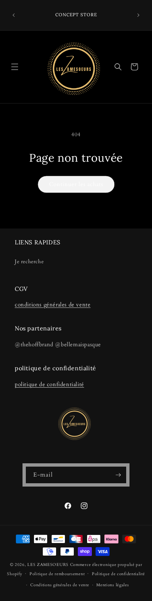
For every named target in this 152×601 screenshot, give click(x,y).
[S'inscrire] (118, 475)
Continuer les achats (76, 184)
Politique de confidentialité (118, 574)
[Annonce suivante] (138, 15)
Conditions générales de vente (59, 585)
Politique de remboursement (57, 574)
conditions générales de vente (52, 304)
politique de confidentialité (49, 384)
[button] (15, 67)
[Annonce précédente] (14, 15)
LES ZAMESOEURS (48, 564)
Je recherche (29, 261)
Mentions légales (112, 585)
